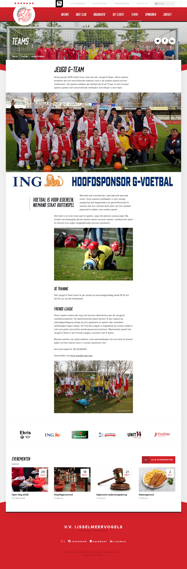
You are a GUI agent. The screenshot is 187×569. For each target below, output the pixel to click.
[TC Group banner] (161, 435)
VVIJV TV (142, 4)
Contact (167, 14)
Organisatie (99, 14)
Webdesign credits (94, 555)
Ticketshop (99, 4)
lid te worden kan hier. (81, 355)
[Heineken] (52, 435)
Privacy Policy (113, 552)
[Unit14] (107, 435)
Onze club (81, 14)
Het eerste (118, 14)
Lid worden (77, 4)
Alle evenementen (162, 460)
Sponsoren (150, 14)
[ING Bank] (25, 435)
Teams (134, 14)
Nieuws (65, 14)
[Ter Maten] (79, 435)
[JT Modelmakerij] (134, 435)
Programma (122, 4)
